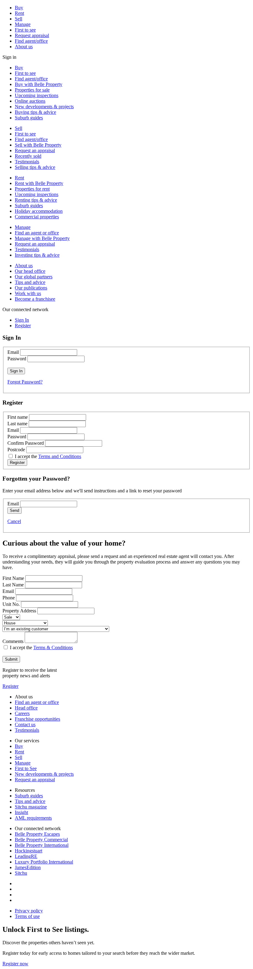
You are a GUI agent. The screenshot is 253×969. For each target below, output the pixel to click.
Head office (26, 707)
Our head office (30, 271)
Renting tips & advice (36, 200)
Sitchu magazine (31, 806)
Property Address (19, 610)
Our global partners (33, 276)
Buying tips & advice (35, 112)
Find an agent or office (37, 232)
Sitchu (21, 873)
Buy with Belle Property (38, 84)
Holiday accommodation (39, 211)
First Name (13, 578)
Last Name (13, 584)
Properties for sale (32, 89)
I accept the (48, 456)
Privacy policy (29, 910)
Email (13, 352)
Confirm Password (25, 443)
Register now (15, 963)
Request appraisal (32, 35)
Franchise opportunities (37, 719)
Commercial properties (37, 216)
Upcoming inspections (36, 95)
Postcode (16, 449)
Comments (12, 641)
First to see (25, 29)
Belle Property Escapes (37, 834)
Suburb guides (29, 117)
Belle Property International (41, 845)
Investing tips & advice (37, 255)
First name (17, 417)
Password (16, 358)
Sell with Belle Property (38, 145)
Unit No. (11, 604)
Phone (8, 597)
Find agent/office (31, 41)
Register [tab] (23, 325)
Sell (18, 18)
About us (24, 46)
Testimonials (27, 161)
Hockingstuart (28, 850)
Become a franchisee (35, 299)
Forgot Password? (25, 381)
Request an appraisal (35, 150)
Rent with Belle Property (39, 183)
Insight (21, 812)
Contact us (25, 724)
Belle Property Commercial (41, 839)
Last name (17, 423)
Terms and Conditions (59, 456)
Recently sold (28, 156)
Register (10, 686)
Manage (23, 24)
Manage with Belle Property (42, 238)
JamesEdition (28, 867)
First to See (26, 768)
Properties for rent (32, 188)
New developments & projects (44, 106)
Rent (19, 13)
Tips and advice (30, 282)
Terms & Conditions (53, 647)
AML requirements (33, 818)
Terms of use (27, 916)
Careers (22, 713)
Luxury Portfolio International (44, 861)
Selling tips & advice (35, 167)
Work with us (28, 293)
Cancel (14, 521)
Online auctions (30, 101)
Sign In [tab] (22, 320)
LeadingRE (26, 856)
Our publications (31, 287)
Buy (19, 7)
